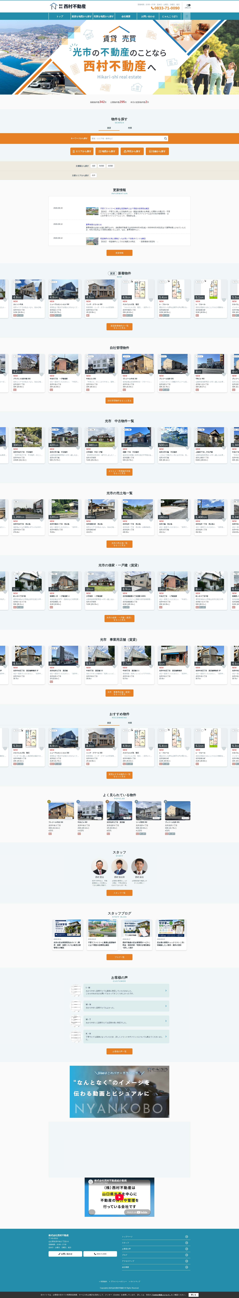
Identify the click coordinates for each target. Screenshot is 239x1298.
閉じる (193, 1295)
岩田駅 (110, 166)
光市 (93, 175)
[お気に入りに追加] (5, 300)
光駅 (93, 166)
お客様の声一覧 (119, 1051)
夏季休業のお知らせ (94, 225)
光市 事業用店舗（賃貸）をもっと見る (119, 693)
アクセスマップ (128, 1261)
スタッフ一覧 (119, 893)
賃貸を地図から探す (82, 16)
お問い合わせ (148, 16)
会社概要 (125, 16)
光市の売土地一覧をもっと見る (119, 544)
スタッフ (125, 1243)
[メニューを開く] (186, 16)
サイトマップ (135, 1281)
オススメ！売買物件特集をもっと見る (119, 472)
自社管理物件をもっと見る (119, 401)
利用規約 (104, 1281)
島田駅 (101, 166)
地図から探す (108, 151)
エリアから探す (83, 151)
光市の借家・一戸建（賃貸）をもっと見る (119, 618)
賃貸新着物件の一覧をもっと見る (119, 327)
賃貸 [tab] (109, 128)
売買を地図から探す (104, 16)
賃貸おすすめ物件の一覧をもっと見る (119, 775)
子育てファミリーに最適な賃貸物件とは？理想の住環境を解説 (124, 208)
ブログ (124, 1255)
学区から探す (134, 151)
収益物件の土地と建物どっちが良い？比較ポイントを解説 (123, 238)
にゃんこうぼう (170, 16)
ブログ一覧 (119, 957)
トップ (59, 16)
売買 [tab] (130, 128)
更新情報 (119, 253)
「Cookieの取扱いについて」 (161, 1295)
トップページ (127, 1237)
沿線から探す (159, 151)
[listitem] (65, 298)
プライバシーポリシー (119, 1281)
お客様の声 (126, 1249)
